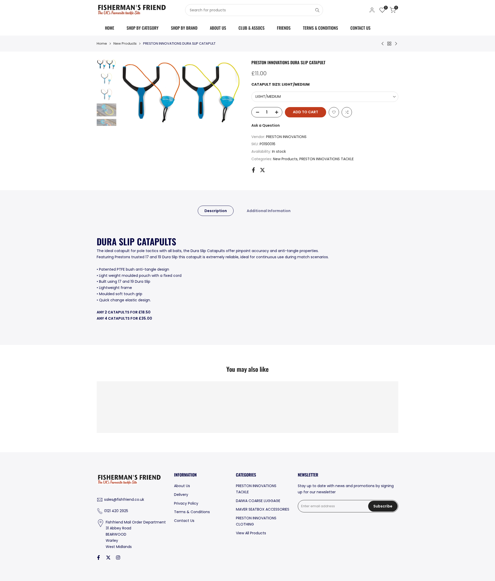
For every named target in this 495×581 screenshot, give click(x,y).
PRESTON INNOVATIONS (286, 136)
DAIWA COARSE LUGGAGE (258, 500)
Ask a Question (265, 125)
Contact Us (184, 520)
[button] (334, 112)
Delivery (181, 494)
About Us (182, 485)
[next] (233, 92)
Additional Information (269, 210)
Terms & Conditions (192, 511)
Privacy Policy (186, 503)
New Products (125, 43)
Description (215, 210)
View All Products (251, 533)
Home (102, 43)
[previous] (129, 92)
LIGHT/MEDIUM (268, 96)
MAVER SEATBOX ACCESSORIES (262, 509)
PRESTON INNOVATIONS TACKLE (326, 159)
